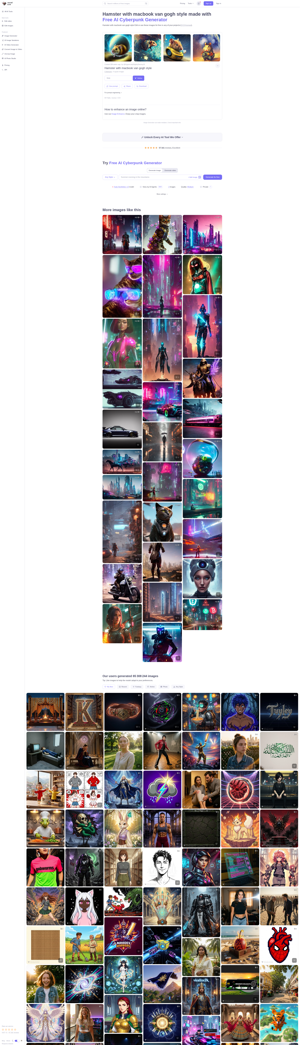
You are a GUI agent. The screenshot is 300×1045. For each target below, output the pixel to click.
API (5, 70)
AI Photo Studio (10, 58)
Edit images (8, 26)
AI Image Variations (11, 40)
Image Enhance (118, 114)
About (8, 1041)
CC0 (118, 98)
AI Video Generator (11, 45)
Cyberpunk (108, 72)
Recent (124, 687)
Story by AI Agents (150, 187)
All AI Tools (9, 11)
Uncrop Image (9, 54)
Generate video (170, 170)
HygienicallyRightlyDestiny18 (135, 64)
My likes (110, 687)
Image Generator (10, 36)
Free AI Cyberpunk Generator (135, 19)
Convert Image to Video (13, 49)
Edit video (8, 21)
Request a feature (7, 1044)
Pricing (182, 3)
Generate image (155, 170)
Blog (3, 1041)
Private (205, 187)
